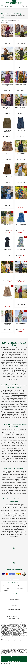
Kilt (17, 373)
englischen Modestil (5, 362)
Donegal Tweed (9, 357)
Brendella (18, 355)
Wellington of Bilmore (7, 436)
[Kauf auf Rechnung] (12, 574)
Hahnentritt (11, 360)
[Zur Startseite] (2, 21)
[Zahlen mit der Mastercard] (7, 574)
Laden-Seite (5, 590)
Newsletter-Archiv (7, 585)
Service (11, 6)
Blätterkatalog (20, 588)
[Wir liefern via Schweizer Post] (18, 574)
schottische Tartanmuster (18, 439)
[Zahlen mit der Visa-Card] (3, 574)
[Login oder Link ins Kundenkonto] (23, 6)
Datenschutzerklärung (15, 650)
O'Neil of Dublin (12, 487)
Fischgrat (4, 360)
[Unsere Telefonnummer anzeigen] (14, 1)
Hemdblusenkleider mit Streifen (19, 395)
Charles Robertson (22, 391)
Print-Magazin (6, 588)
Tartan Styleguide (14, 536)
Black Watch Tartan (7, 509)
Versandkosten (16, 579)
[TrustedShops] (24, 574)
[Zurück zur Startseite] (14, 3)
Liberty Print (4, 415)
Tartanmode (24, 532)
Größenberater (20, 585)
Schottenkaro (13, 370)
